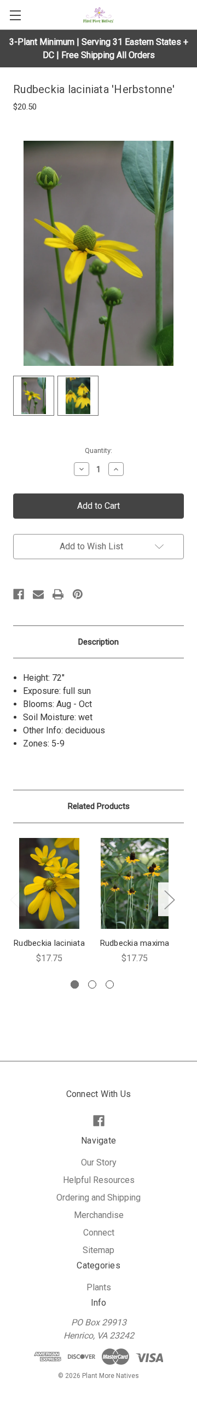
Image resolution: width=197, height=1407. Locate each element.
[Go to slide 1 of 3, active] (75, 984)
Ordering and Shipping (98, 1197)
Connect (98, 1232)
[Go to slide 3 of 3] (110, 984)
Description (98, 642)
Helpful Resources (99, 1180)
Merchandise (99, 1215)
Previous (15, 899)
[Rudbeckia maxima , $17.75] (134, 883)
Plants (98, 1287)
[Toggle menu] (15, 15)
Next (169, 899)
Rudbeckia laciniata (49, 943)
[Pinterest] (77, 594)
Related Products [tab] (99, 806)
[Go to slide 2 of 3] (92, 984)
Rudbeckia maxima (135, 943)
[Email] (38, 594)
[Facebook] (18, 594)
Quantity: (98, 450)
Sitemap (98, 1250)
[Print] (58, 594)
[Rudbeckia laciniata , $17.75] (49, 883)
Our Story (99, 1162)
